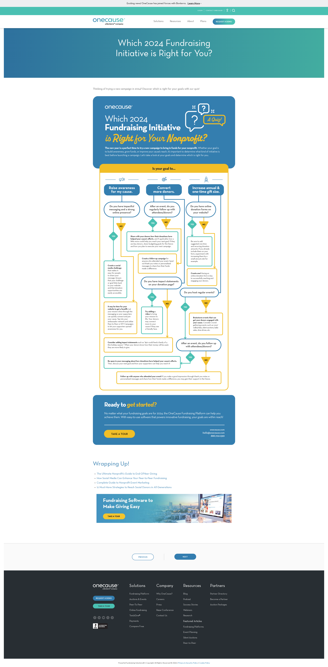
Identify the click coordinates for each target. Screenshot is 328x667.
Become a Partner (219, 599)
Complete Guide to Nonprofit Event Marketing (123, 482)
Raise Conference (165, 610)
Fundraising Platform (139, 594)
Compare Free (136, 626)
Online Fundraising (138, 610)
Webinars (187, 610)
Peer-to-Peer (189, 643)
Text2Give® (134, 615)
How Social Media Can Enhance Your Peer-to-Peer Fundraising (132, 478)
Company (164, 586)
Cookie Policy (204, 663)
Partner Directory (218, 594)
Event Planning (190, 632)
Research (187, 615)
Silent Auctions (190, 638)
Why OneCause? (164, 594)
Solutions (158, 21)
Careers (160, 599)
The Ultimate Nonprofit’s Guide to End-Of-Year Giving (127, 473)
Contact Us (161, 615)
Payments (134, 621)
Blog (185, 594)
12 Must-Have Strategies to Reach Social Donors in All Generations (134, 487)
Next (185, 557)
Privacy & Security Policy (188, 663)
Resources (175, 21)
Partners (217, 586)
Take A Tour (104, 606)
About (190, 21)
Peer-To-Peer (135, 605)
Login (200, 10)
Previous (142, 557)
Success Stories (190, 605)
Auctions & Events (137, 599)
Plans (203, 21)
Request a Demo (224, 21)
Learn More (194, 3)
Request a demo (104, 598)
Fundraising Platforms (193, 627)
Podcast (187, 599)
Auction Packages (218, 605)
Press (159, 605)
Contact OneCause (214, 10)
